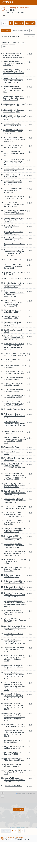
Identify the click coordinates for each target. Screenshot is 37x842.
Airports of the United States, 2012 (15, 245)
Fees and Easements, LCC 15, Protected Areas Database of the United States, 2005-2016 (15, 440)
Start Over (6, 30)
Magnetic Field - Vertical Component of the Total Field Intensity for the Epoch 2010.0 (14, 733)
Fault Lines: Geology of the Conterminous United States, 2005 (14, 416)
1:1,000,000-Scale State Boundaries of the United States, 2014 (13, 190)
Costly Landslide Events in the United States (15, 366)
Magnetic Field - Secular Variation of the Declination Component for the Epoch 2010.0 (14, 675)
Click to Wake (18, 809)
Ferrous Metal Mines (11, 447)
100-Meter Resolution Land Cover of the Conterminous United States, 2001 (13, 80)
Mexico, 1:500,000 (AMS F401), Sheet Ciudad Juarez (14, 759)
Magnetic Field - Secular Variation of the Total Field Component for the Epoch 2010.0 (13, 706)
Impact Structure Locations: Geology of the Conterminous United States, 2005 (15, 628)
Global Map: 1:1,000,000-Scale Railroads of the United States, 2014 (15, 561)
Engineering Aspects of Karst (14, 409)
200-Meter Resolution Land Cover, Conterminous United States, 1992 (14, 220)
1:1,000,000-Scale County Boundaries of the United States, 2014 (13, 131)
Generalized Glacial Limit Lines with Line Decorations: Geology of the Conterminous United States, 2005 (15, 476)
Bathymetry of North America (15, 278)
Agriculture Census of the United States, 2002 (13, 233)
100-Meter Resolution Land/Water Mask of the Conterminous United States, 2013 (13, 89)
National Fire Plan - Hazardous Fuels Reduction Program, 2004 (15, 772)
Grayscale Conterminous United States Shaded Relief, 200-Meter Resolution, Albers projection (15, 603)
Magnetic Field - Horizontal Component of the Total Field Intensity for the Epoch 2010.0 (14, 658)
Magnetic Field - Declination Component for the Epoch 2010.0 (14, 649)
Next (14, 831)
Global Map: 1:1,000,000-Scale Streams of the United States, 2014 (15, 569)
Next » (23, 43)
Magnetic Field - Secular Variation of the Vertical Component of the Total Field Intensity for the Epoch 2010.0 (14, 716)
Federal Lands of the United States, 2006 (14, 432)
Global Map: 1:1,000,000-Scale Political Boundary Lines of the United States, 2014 (15, 553)
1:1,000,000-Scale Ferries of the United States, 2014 (14, 146)
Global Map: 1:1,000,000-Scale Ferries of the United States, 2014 (14, 522)
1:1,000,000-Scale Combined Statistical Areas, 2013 (13, 111)
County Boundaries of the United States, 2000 (13, 390)
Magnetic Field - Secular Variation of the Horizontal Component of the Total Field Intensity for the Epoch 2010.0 (14, 686)
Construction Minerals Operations (12, 360)
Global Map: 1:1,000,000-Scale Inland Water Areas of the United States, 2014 (15, 530)
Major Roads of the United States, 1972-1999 (13, 753)
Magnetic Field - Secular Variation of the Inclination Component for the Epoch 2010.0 (13, 696)
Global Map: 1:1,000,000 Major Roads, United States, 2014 (15, 507)
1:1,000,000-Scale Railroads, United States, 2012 (14, 170)
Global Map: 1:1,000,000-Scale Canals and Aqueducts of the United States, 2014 (14, 514)
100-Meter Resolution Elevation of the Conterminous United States (14, 63)
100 (12, 46)
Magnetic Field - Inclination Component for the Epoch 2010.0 (13, 667)
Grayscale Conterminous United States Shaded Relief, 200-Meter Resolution (14, 595)
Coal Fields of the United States (13, 331)
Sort (4, 46)
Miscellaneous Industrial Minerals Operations (13, 765)
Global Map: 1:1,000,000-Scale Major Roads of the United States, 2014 (13, 538)
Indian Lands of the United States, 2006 (13, 635)
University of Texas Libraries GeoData (15, 10)
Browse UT (30, 23)
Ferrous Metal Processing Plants (13, 453)
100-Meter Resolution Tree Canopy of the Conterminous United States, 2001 (13, 98)
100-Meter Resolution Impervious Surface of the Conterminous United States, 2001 (13, 72)
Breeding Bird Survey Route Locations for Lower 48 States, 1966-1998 (14, 285)
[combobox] (5, 23)
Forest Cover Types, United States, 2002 (14, 459)
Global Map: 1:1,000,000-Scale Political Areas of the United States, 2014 (14, 545)
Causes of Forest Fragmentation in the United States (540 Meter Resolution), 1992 (14, 303)
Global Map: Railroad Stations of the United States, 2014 (14, 588)
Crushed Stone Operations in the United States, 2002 (14, 396)
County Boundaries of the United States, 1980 (13, 378)
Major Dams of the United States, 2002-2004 (13, 741)
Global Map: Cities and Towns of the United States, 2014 (14, 582)
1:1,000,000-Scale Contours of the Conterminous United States (14, 118)
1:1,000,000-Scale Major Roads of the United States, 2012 (14, 153)
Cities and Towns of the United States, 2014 (12, 317)
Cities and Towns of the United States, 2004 (12, 311)
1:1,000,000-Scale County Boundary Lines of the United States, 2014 (14, 139)
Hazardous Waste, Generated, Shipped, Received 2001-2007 (15, 620)
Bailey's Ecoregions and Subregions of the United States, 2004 (13, 266)
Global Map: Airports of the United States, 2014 (13, 576)
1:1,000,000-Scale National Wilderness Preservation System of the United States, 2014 (14, 162)
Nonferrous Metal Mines (13, 786)
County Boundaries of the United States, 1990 (13, 384)
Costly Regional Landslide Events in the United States (14, 372)
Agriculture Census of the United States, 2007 (13, 239)
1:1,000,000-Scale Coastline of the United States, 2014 (14, 105)
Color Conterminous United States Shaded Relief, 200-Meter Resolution (14, 337)
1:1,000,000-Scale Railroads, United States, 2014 (14, 176)
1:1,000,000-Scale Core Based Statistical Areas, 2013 (15, 125)
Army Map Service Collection (14, 259)
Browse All (19, 23)
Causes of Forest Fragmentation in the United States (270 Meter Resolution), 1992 (14, 293)
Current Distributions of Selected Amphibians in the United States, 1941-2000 (14, 403)
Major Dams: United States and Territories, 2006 (14, 747)
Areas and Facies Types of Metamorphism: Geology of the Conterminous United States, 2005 (14, 252)
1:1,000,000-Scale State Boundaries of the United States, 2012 (13, 182)
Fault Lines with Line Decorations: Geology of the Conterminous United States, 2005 (14, 424)
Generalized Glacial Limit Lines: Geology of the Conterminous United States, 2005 (15, 466)
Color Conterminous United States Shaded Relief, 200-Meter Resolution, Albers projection (14, 346)
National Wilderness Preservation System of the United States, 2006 (14, 780)
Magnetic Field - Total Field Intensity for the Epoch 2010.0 (15, 725)
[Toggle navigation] (3, 16)
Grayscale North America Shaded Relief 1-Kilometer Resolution (13, 612)
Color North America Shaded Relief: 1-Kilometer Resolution (15, 354)
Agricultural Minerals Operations (11, 227)
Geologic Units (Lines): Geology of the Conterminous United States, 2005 (15, 492)
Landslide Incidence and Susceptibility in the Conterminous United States (14, 641)
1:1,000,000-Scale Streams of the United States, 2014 (14, 197)
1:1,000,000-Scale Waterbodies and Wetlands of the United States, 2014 (15, 204)
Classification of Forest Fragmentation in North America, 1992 (12, 324)
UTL (15, 839)
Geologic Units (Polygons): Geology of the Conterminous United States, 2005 (15, 500)
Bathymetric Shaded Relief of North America (14, 273)
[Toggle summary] (34, 54)
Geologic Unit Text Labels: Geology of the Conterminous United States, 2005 (14, 485)
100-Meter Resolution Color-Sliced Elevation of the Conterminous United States (13, 55)
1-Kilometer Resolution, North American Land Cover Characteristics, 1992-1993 (15, 212)
